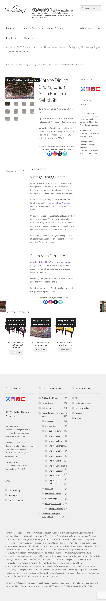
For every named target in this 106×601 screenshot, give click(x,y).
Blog (77, 398)
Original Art (47, 408)
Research (79, 413)
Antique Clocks (55, 456)
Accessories (50, 421)
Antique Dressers (56, 470)
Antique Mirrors (55, 475)
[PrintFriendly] (64, 153)
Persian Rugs (51, 498)
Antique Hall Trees (50, 398)
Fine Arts (49, 488)
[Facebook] (49, 153)
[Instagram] (54, 153)
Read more (16, 352)
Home (27, 38)
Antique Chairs (55, 450)
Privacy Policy (15, 495)
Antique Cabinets (56, 445)
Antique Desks (55, 460)
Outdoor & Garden (53, 493)
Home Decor (10, 38)
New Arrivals (10, 28)
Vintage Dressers (56, 508)
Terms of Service (16, 500)
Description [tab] (10, 171)
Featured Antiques (83, 403)
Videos (78, 418)
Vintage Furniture (55, 28)
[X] (59, 153)
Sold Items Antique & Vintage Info (28, 65)
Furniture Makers (82, 408)
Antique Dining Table (58, 465)
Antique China (51, 426)
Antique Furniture (32, 28)
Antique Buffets (55, 441)
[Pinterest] (93, 89)
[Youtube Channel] (98, 89)
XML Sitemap (14, 490)
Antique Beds (54, 436)
